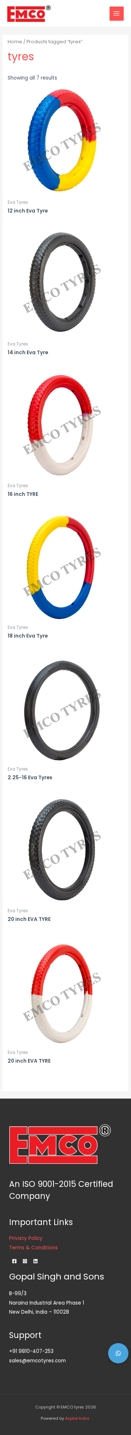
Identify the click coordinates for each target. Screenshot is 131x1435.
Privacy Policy (26, 1238)
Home (15, 42)
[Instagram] (25, 1261)
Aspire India (77, 1418)
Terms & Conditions (33, 1247)
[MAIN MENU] (117, 14)
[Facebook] (14, 1261)
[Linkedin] (35, 1261)
